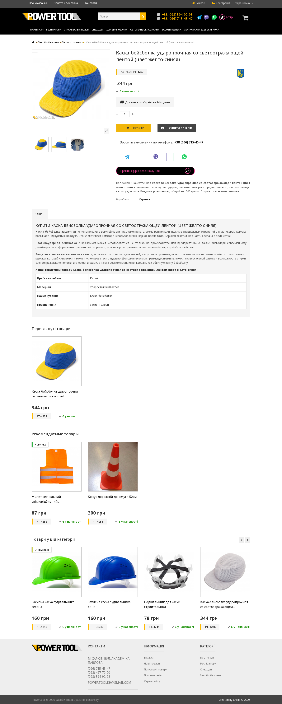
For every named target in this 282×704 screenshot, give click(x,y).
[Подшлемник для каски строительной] (169, 549)
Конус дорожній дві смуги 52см (112, 497)
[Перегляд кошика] (246, 17)
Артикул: (126, 71)
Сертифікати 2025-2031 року (201, 29)
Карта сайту (152, 681)
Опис (40, 214)
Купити (138, 128)
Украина (144, 199)
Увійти (200, 3)
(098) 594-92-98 (99, 676)
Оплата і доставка (66, 3)
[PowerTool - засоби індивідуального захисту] (51, 17)
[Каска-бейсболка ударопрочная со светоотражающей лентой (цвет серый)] (225, 549)
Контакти (90, 3)
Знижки (148, 657)
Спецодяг (98, 29)
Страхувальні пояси (76, 29)
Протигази (37, 29)
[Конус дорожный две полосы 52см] (113, 443)
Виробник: (122, 199)
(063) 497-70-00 (99, 672)
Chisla (236, 700)
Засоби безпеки (171, 29)
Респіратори (53, 29)
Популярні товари (155, 669)
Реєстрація (223, 3)
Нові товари (152, 663)
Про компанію (38, 3)
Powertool (38, 700)
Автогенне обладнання (144, 29)
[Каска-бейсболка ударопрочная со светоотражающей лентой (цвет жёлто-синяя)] (41, 151)
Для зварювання (116, 29)
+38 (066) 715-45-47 (177, 18)
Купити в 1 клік (180, 128)
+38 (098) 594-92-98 (177, 14)
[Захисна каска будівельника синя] (113, 549)
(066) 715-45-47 (99, 668)
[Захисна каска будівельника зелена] (57, 549)
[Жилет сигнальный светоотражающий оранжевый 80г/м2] (57, 443)
